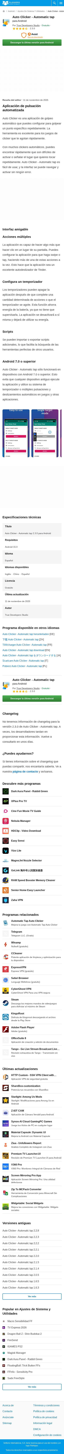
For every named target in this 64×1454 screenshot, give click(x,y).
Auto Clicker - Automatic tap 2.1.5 (20, 1262)
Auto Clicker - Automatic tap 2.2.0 (20, 1256)
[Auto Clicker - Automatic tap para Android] (6, 22)
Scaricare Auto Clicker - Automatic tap (23, 660)
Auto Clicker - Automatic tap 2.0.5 (20, 1275)
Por (26, 25)
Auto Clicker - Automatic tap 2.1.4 (20, 1268)
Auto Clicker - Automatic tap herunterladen (25, 634)
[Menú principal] (61, 3)
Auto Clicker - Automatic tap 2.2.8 (20, 1230)
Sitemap (7, 1423)
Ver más (32, 1296)
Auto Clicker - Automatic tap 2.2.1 (20, 1249)
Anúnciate (8, 1417)
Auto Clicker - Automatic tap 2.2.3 (20, 1237)
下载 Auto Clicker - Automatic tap (20, 639)
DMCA (37, 1429)
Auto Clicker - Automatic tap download (23, 650)
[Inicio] (3, 11)
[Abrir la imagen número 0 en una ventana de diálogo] (16, 433)
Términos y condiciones (46, 1405)
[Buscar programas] (54, 3)
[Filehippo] (11, 3)
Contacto (7, 1411)
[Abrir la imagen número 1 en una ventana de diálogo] (44, 433)
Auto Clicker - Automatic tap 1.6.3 (20, 1287)
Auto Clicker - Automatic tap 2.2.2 (20, 1243)
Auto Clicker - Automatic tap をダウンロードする (29, 655)
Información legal (42, 1423)
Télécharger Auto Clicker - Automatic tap (24, 644)
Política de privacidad (45, 1417)
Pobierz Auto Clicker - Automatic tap (22, 666)
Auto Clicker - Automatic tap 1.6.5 (20, 1281)
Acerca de (8, 1405)
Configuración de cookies (47, 1435)
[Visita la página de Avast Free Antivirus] (32, 35)
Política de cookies (43, 1411)
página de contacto (25, 771)
